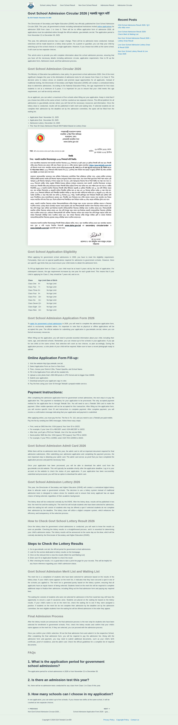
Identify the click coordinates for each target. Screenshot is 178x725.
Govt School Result (67, 5)
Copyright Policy (122, 720)
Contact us (135, 720)
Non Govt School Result (87, 5)
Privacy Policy (109, 720)
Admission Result (107, 5)
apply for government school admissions (46, 324)
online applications (104, 27)
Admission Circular (125, 5)
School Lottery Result (48, 5)
